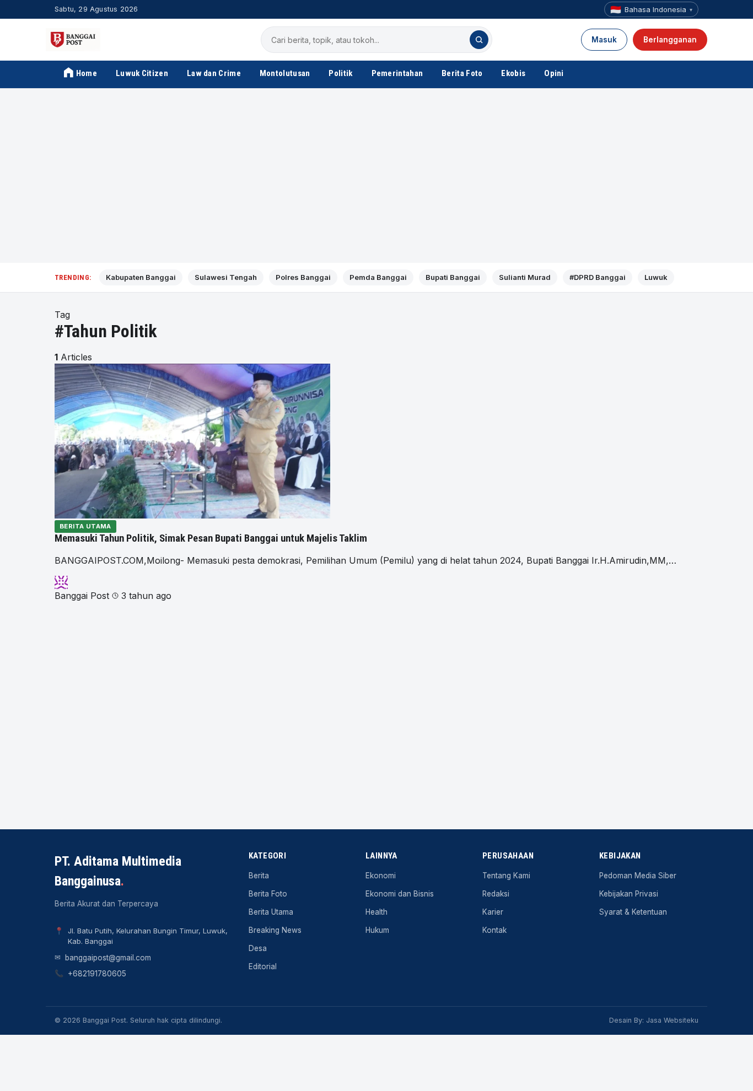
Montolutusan (285, 73)
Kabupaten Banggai (141, 277)
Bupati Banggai (453, 277)
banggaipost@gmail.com (108, 957)
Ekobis (513, 73)
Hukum (377, 930)
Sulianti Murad (525, 277)
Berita (259, 875)
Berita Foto (462, 73)
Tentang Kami (506, 875)
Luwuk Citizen (142, 73)
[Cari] (479, 39)
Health (376, 912)
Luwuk (656, 277)
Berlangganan (670, 39)
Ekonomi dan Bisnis (399, 893)
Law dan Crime (214, 73)
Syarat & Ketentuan (633, 912)
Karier (492, 912)
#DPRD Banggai (597, 277)
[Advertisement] (376, 176)
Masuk (604, 39)
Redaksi (495, 893)
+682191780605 (97, 973)
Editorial (263, 966)
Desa (258, 948)
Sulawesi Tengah (226, 277)
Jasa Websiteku (672, 1020)
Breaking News (275, 930)
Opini (554, 73)
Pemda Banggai (378, 277)
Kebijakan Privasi (628, 893)
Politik (340, 73)
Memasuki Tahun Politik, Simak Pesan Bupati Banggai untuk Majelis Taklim (211, 538)
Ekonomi (380, 875)
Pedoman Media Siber (637, 875)
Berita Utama (85, 526)
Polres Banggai (303, 277)
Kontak (494, 930)
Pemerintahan (397, 73)
